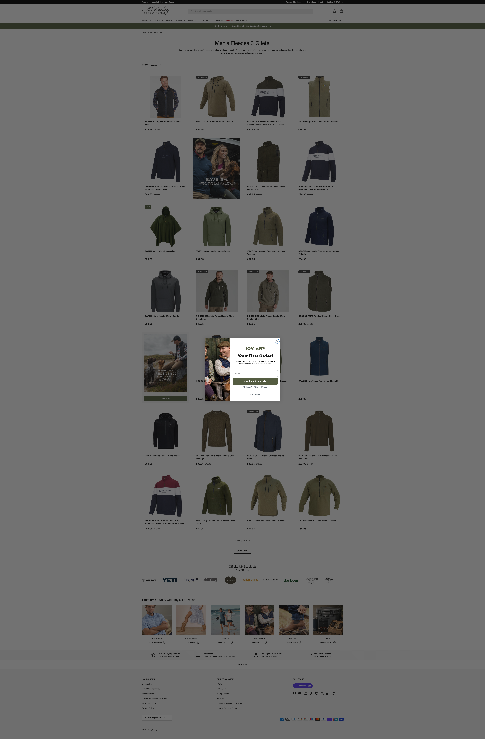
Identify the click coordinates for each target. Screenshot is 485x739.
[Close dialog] (277, 341)
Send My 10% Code (255, 381)
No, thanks (255, 394)
